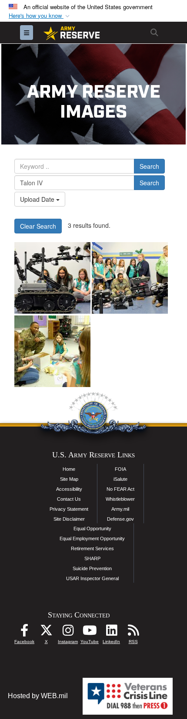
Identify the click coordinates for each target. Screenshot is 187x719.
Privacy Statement (69, 509)
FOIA (120, 469)
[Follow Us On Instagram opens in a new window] (68, 632)
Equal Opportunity (92, 528)
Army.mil (120, 509)
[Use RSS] (133, 632)
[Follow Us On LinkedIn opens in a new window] (111, 632)
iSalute (120, 479)
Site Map (69, 479)
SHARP (92, 558)
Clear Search (38, 226)
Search (149, 166)
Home (69, 469)
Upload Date (38, 199)
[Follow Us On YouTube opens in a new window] (89, 632)
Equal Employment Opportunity (92, 538)
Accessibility (69, 489)
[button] (40, 15)
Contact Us (69, 499)
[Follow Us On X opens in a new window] (46, 632)
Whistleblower (120, 499)
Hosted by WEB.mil (38, 695)
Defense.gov (120, 519)
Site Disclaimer (69, 519)
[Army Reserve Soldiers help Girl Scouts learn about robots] (52, 278)
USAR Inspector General (92, 578)
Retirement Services (92, 548)
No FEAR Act (120, 489)
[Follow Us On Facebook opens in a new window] (24, 632)
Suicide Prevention (92, 568)
